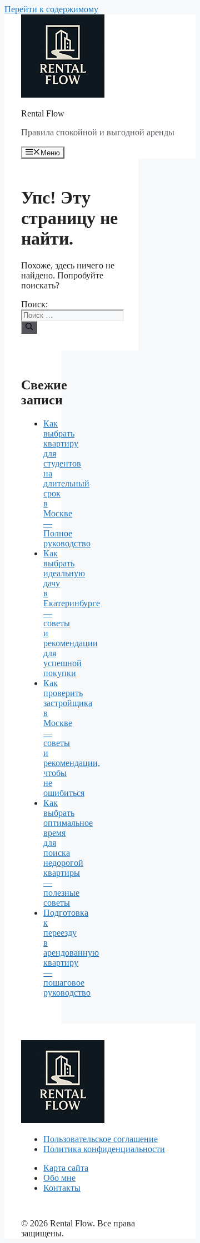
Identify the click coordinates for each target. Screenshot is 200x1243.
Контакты (62, 1188)
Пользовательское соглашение (100, 1139)
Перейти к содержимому (51, 9)
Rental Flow (42, 113)
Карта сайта (65, 1168)
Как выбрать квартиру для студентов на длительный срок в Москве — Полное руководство (67, 483)
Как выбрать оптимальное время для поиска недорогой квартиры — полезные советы (68, 852)
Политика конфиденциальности (104, 1149)
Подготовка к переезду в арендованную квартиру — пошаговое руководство (71, 952)
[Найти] (29, 327)
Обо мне (59, 1178)
